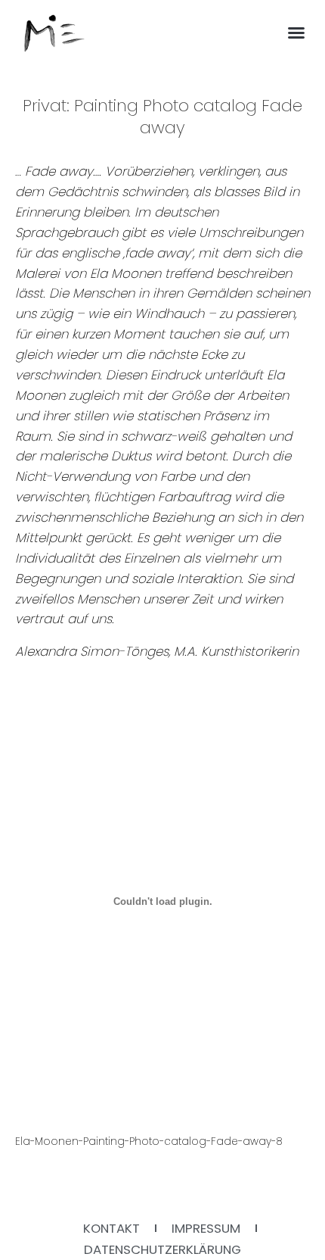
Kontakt (111, 1228)
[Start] (54, 32)
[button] (296, 32)
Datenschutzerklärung (162, 1249)
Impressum (206, 1228)
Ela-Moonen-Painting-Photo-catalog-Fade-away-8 (149, 1141)
